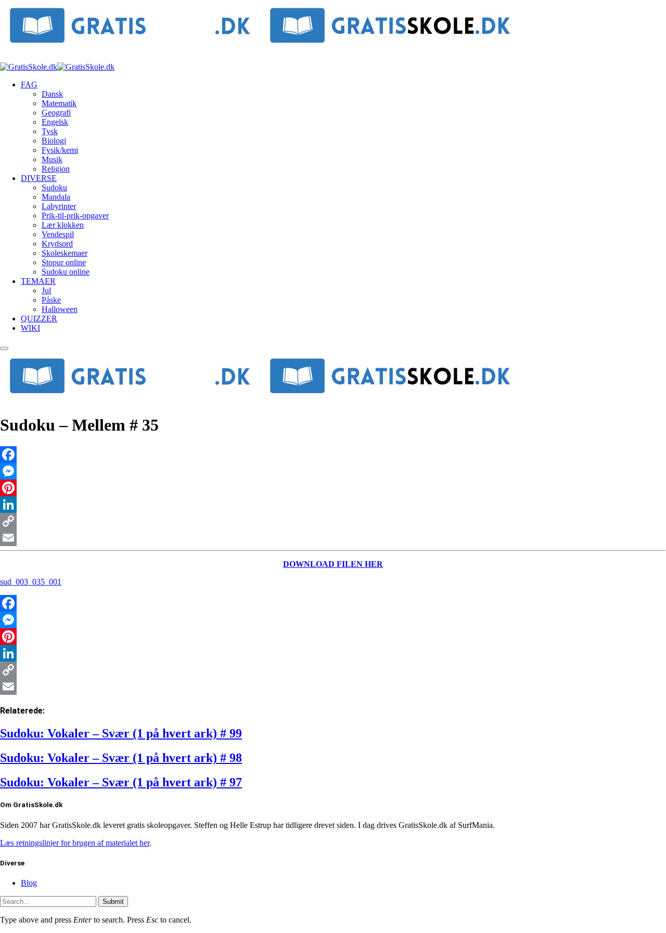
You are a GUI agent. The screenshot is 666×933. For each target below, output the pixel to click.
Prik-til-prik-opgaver (75, 215)
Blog (29, 882)
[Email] (333, 537)
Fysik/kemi (60, 150)
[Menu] (4, 348)
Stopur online (64, 262)
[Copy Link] (333, 521)
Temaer (38, 281)
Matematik (59, 103)
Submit (113, 901)
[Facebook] (333, 454)
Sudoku (54, 187)
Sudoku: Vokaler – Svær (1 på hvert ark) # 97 (121, 782)
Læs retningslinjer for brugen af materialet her (74, 842)
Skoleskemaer (64, 253)
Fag (29, 84)
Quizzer (39, 318)
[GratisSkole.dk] (57, 66)
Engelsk (55, 122)
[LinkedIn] (333, 504)
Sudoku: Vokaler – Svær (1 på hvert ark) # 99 (121, 733)
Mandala (56, 196)
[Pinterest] (333, 488)
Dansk (52, 93)
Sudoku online (65, 271)
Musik (52, 159)
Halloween (60, 309)
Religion (56, 168)
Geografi (56, 112)
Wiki (30, 327)
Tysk (50, 131)
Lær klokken (63, 225)
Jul (46, 290)
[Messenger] (333, 471)
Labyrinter (59, 206)
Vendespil (58, 234)
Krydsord (57, 243)
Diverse (39, 178)
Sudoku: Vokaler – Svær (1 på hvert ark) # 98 (121, 757)
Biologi (54, 140)
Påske (51, 299)
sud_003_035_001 (30, 581)
